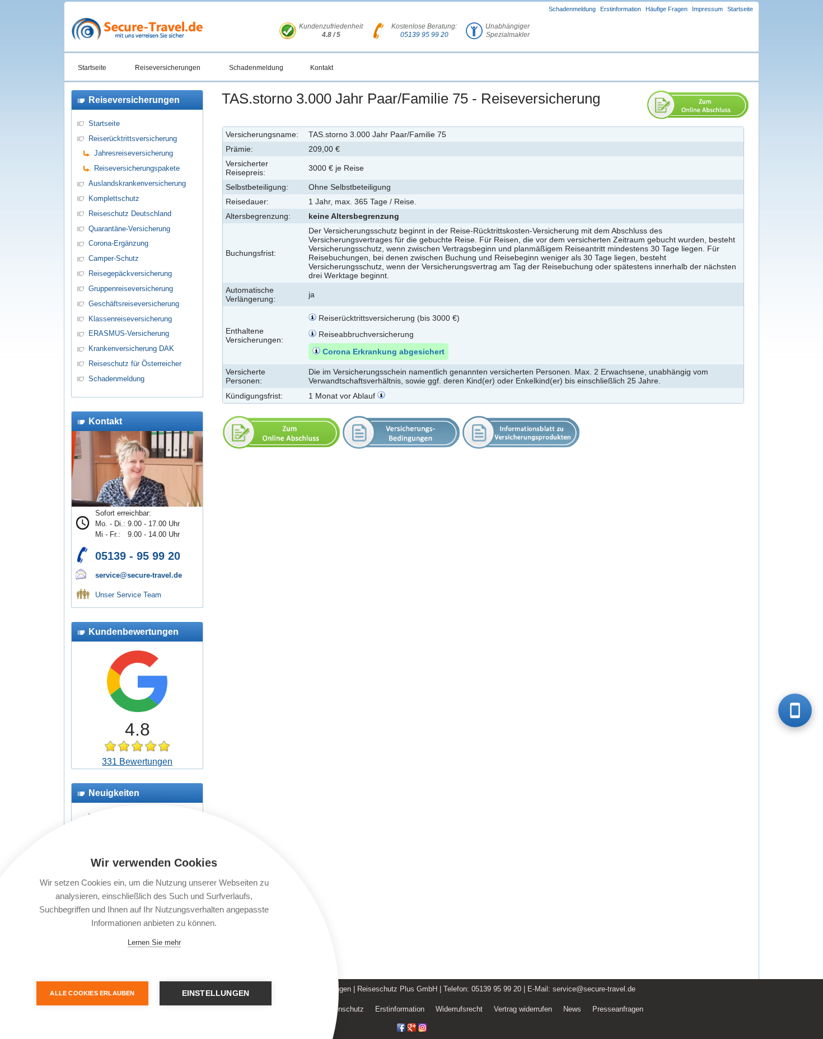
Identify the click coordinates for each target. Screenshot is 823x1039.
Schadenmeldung (572, 9)
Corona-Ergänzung (118, 243)
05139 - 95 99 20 (137, 556)
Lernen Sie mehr (154, 942)
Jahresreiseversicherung (133, 153)
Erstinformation (620, 9)
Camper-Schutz (113, 258)
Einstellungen (216, 993)
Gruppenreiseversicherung (130, 288)
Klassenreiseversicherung (130, 319)
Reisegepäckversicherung (130, 273)
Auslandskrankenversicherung (137, 183)
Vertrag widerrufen (523, 1009)
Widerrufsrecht (459, 1009)
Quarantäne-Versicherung (129, 228)
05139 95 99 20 (424, 35)
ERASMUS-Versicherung (128, 333)
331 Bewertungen (137, 761)
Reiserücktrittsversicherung (132, 138)
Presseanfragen (617, 1009)
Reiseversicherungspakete (137, 168)
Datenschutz (343, 1009)
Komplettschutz (113, 198)
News (572, 1009)
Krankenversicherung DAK (131, 348)
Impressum (707, 9)
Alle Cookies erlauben (92, 993)
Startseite (740, 9)
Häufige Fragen (667, 9)
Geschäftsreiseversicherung (133, 303)
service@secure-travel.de (138, 575)
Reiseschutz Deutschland (129, 213)
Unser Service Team (128, 595)
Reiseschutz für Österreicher (134, 363)
